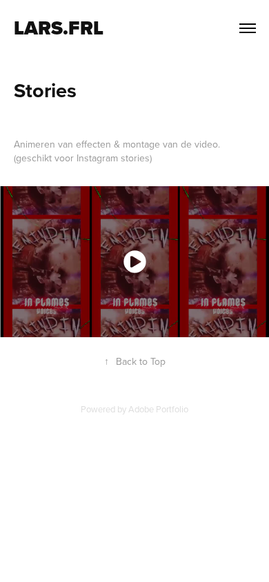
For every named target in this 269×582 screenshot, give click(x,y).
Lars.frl (58, 28)
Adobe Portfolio (158, 409)
